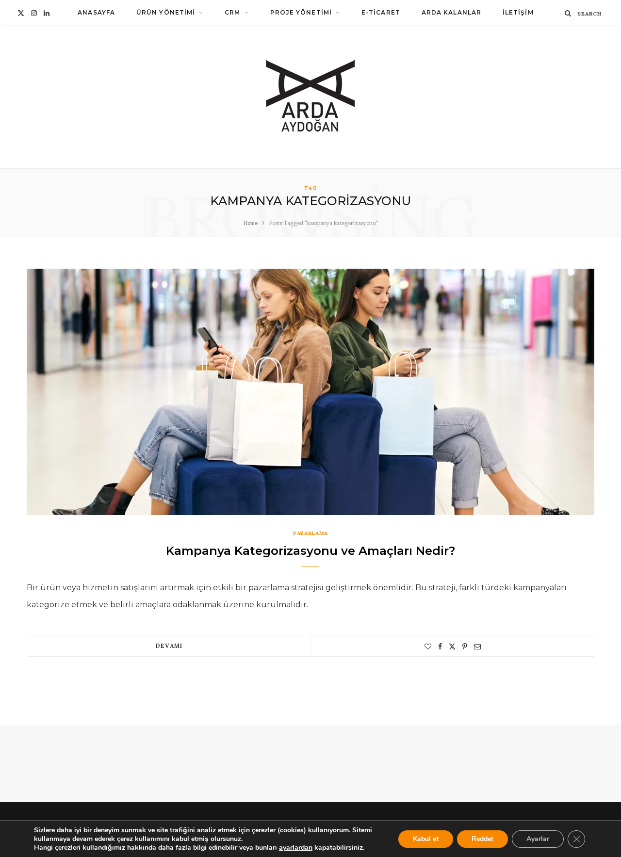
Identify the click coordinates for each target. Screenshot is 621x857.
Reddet (482, 838)
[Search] (568, 12)
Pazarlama (310, 533)
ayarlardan (295, 847)
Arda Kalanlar (451, 12)
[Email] (477, 646)
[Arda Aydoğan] (311, 96)
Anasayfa (96, 12)
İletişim (518, 12)
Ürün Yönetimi (165, 12)
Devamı (169, 645)
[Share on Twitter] (452, 646)
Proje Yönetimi (301, 12)
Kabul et (426, 838)
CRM (232, 12)
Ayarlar (537, 838)
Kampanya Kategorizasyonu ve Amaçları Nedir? (310, 551)
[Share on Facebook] (440, 646)
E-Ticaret (380, 12)
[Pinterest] (464, 646)
